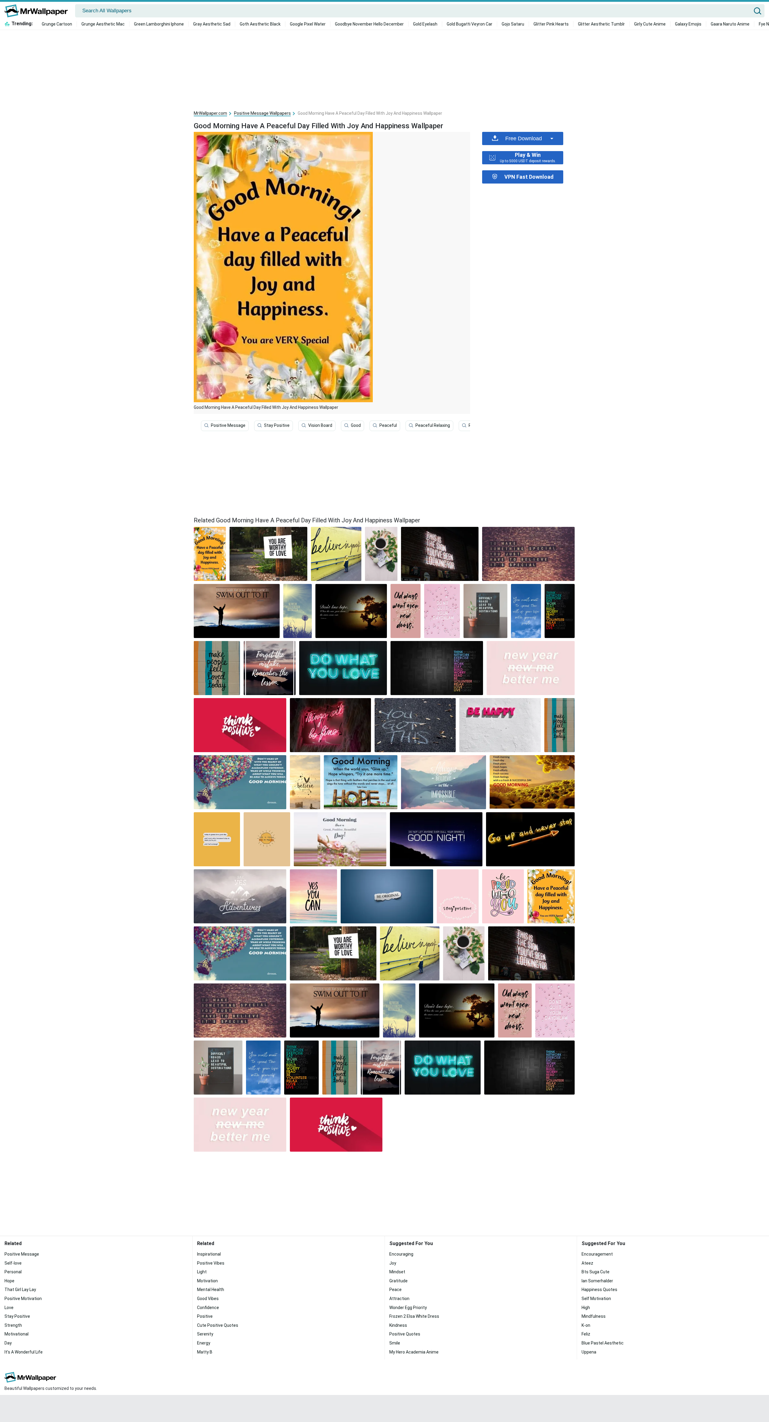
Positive (205, 1316)
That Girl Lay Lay (20, 1289)
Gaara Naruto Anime (730, 24)
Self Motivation (596, 1298)
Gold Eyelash (425, 24)
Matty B (204, 1352)
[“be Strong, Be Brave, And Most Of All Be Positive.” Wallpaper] (351, 611)
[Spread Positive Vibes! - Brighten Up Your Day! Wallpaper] (437, 668)
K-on (586, 1325)
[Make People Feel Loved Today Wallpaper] (217, 668)
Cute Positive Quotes (217, 1325)
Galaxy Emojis (688, 24)
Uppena (589, 1352)
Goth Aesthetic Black (260, 24)
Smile (394, 1343)
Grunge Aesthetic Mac (103, 24)
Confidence (208, 1307)
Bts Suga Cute (595, 1271)
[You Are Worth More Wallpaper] (267, 839)
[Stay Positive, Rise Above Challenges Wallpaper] (340, 839)
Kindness (398, 1325)
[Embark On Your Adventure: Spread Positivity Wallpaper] (343, 668)
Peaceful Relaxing (432, 425)
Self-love (13, 1263)
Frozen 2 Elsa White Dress (414, 1316)
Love (9, 1307)
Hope (9, 1280)
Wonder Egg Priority (408, 1307)
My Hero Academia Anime (414, 1352)
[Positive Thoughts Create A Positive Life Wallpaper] (531, 668)
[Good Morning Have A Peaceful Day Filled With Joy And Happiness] (210, 554)
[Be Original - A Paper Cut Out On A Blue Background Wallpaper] (387, 896)
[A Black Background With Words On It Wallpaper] (560, 611)
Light (202, 1271)
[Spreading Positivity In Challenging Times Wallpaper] (485, 611)
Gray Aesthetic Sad (211, 24)
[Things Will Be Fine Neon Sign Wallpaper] (330, 725)
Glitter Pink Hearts (551, 24)
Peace (395, 1289)
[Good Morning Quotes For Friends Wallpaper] (360, 782)
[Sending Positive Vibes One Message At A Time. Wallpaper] (268, 554)
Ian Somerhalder (597, 1280)
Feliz (586, 1334)
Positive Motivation (23, 1298)
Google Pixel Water (308, 24)
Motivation (207, 1280)
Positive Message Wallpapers (262, 113)
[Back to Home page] (38, 10)
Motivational (17, 1334)
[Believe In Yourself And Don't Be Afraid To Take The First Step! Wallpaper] (270, 668)
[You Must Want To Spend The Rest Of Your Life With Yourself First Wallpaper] (526, 611)
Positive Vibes (210, 1263)
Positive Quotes (404, 1334)
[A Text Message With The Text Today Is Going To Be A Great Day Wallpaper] (217, 839)
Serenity (205, 1334)
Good (356, 425)
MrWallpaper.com (210, 113)
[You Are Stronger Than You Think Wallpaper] (297, 611)
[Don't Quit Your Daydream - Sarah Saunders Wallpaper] (442, 611)
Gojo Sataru (513, 24)
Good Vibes (208, 1298)
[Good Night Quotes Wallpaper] (436, 839)
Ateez (587, 1263)
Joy (392, 1263)
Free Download (523, 138)
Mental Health (210, 1289)
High (586, 1307)
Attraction (399, 1298)
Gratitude (398, 1280)
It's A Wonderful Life (24, 1352)
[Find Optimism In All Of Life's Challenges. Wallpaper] (313, 896)
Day (8, 1343)
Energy (203, 1343)
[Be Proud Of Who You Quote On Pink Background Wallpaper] (503, 896)
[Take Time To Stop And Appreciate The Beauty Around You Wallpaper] (240, 953)
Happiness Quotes (599, 1289)
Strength (13, 1325)
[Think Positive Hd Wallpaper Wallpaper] (240, 725)
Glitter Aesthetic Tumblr (601, 24)
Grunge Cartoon (57, 24)
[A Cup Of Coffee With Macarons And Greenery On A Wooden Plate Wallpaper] (381, 554)
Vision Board (320, 425)
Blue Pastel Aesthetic (603, 1343)
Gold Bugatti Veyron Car (469, 24)
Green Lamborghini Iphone (159, 24)
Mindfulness (594, 1316)
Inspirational (209, 1254)
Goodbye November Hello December (369, 24)
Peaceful (388, 425)
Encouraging (401, 1254)
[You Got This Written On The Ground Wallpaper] (415, 725)
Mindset (397, 1271)
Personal (13, 1271)
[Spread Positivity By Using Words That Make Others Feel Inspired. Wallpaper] (530, 839)
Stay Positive (277, 425)
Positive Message (228, 425)
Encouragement (597, 1254)
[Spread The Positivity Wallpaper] (240, 782)
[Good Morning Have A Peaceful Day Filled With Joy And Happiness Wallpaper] (551, 896)
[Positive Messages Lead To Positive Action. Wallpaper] (500, 725)
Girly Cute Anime (650, 24)
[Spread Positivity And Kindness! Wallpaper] (406, 611)
